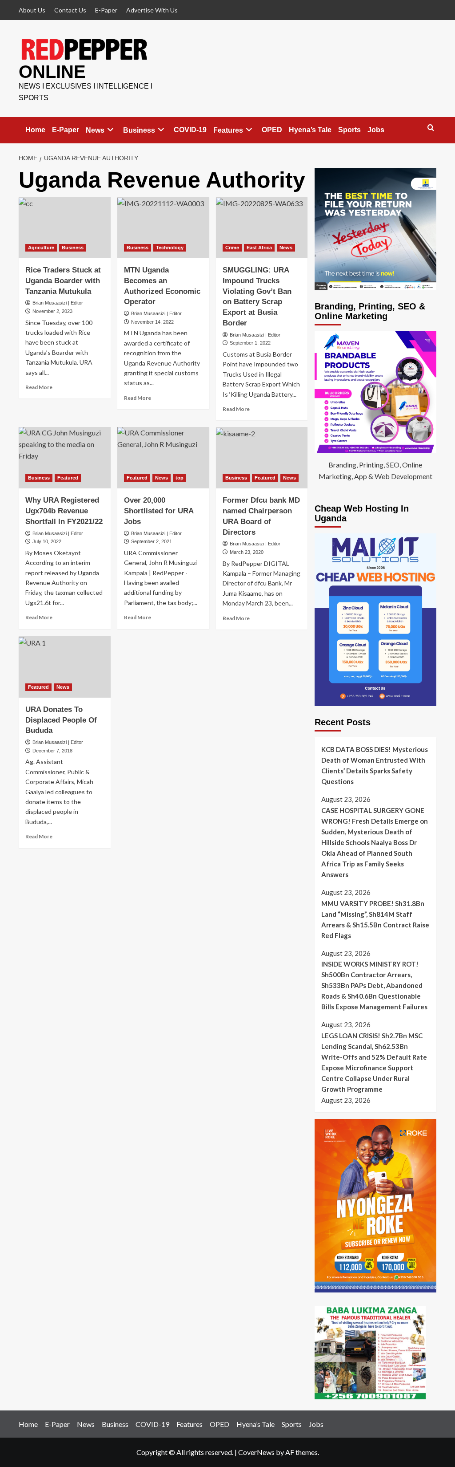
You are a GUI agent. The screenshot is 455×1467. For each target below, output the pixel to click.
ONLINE (52, 71)
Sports (349, 130)
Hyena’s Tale (310, 130)
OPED (272, 130)
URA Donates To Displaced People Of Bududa (61, 720)
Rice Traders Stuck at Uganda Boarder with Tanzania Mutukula (63, 281)
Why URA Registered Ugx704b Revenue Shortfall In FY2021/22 (64, 511)
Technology (170, 247)
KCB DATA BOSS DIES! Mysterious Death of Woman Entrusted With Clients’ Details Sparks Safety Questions (374, 765)
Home (35, 130)
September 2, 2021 (151, 541)
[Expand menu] (110, 130)
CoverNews (256, 1452)
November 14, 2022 (152, 322)
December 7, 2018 (52, 750)
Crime (232, 247)
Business (139, 130)
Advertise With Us (152, 10)
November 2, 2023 (52, 311)
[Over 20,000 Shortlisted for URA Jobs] (163, 457)
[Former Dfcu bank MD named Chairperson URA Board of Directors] (262, 457)
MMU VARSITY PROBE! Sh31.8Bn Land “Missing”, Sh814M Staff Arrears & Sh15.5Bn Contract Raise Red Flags (375, 919)
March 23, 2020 (246, 552)
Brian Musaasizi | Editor (57, 302)
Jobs (375, 130)
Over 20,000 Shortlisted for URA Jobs (158, 511)
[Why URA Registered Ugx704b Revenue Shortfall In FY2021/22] (65, 457)
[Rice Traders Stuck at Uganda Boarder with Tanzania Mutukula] (65, 227)
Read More (38, 387)
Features (228, 130)
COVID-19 (190, 130)
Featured (67, 477)
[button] (430, 128)
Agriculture (41, 247)
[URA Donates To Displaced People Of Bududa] (65, 667)
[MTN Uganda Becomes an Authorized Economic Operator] (163, 227)
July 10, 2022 (46, 541)
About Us (32, 10)
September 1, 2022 (250, 342)
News (95, 130)
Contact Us (70, 10)
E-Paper (106, 10)
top (180, 477)
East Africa (259, 247)
